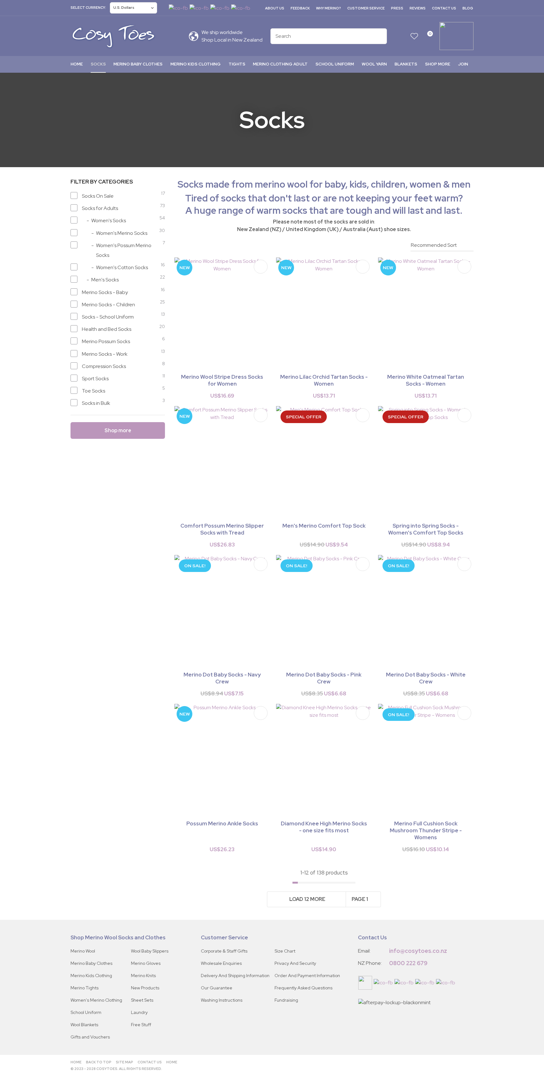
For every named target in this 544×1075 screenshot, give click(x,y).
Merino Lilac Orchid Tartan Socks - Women (324, 380)
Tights (237, 64)
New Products (145, 988)
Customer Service (366, 8)
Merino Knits (143, 975)
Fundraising (286, 1000)
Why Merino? (328, 8)
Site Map (124, 1062)
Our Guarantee (216, 988)
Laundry (139, 1012)
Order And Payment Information (307, 975)
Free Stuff (141, 1024)
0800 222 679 (408, 963)
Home (77, 64)
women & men (440, 184)
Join (463, 64)
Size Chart (285, 951)
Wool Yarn (374, 64)
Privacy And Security (295, 963)
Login (402, 36)
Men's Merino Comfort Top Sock (324, 525)
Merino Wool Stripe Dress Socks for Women (222, 380)
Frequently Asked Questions (303, 988)
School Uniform (334, 64)
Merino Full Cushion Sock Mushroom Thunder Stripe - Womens (426, 830)
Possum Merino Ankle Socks (222, 823)
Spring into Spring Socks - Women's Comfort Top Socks (425, 529)
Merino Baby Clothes (137, 64)
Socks (98, 64)
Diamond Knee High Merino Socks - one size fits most (324, 827)
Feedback (300, 8)
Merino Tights (85, 988)
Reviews (418, 8)
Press (397, 8)
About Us (274, 8)
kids (358, 184)
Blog (467, 8)
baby (335, 184)
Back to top (98, 1062)
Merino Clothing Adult (280, 64)
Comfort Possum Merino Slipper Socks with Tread (222, 529)
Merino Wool (83, 951)
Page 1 (360, 899)
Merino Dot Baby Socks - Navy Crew (222, 678)
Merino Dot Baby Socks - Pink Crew (323, 678)
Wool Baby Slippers (149, 951)
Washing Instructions (221, 1000)
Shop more (437, 64)
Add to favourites (261, 267)
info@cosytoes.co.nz (418, 950)
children (388, 184)
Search (379, 36)
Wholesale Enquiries (221, 963)
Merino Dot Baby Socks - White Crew (426, 678)
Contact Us (444, 8)
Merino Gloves (146, 963)
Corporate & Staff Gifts (224, 951)
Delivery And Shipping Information (235, 975)
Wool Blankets (84, 1024)
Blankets (405, 64)
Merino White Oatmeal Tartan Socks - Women (425, 380)
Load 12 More (307, 899)
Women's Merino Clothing (96, 1000)
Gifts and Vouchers (90, 1037)
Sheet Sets (142, 1000)
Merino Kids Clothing (195, 64)
